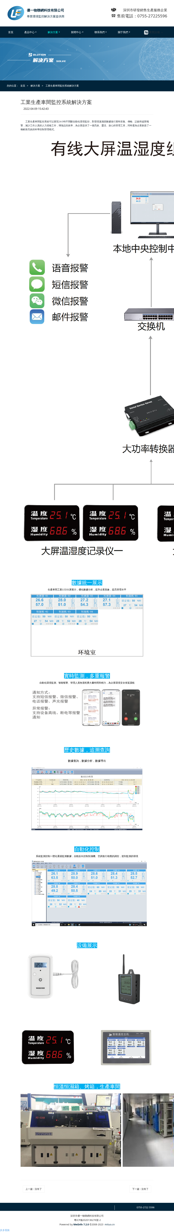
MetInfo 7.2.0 (81, 1224)
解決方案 (35, 85)
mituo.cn (110, 1224)
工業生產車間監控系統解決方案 (62, 85)
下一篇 (140, 1189)
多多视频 (5, 1230)
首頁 (10, 32)
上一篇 (33, 1189)
